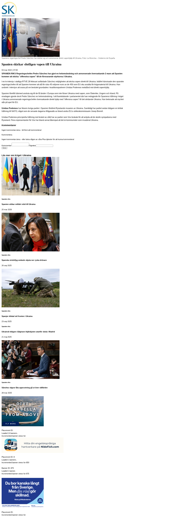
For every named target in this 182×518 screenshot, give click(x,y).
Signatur (32, 145)
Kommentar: (7, 145)
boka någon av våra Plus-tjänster (39, 139)
